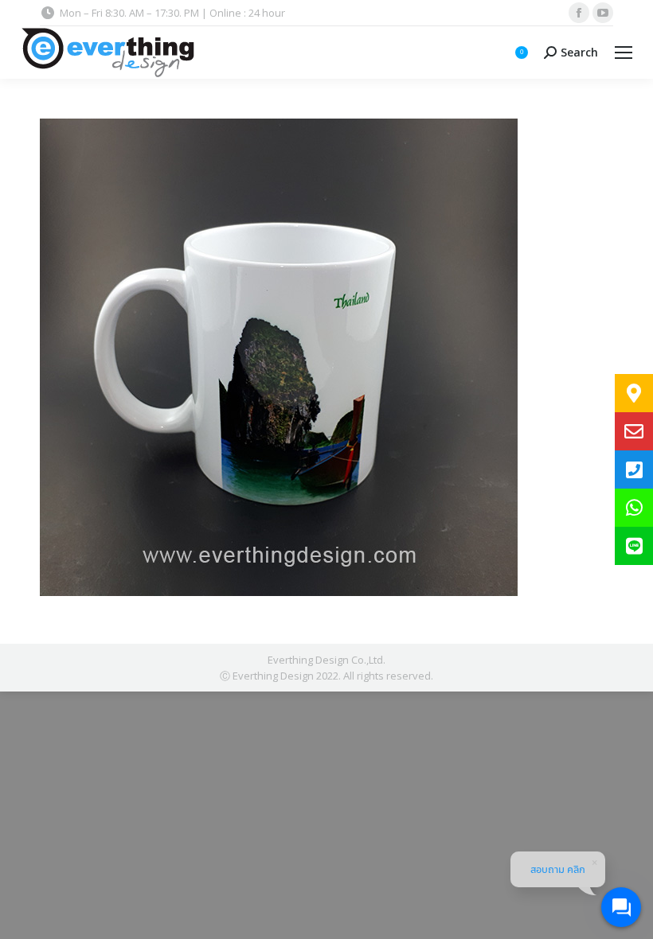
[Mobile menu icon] (623, 52)
